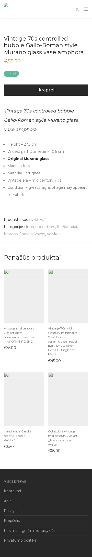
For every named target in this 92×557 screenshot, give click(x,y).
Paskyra (11, 510)
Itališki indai (67, 226)
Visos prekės (15, 481)
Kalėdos (11, 234)
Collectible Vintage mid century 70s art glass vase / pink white (62, 437)
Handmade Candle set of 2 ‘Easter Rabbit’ (17, 435)
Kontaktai (12, 491)
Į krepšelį (46, 90)
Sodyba (26, 234)
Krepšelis (12, 520)
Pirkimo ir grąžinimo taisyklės (29, 530)
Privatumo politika (20, 540)
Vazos (39, 234)
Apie (8, 501)
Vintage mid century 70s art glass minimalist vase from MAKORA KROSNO (19, 334)
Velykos (53, 234)
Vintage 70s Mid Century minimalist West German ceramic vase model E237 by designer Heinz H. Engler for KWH (62, 341)
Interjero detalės (40, 226)
